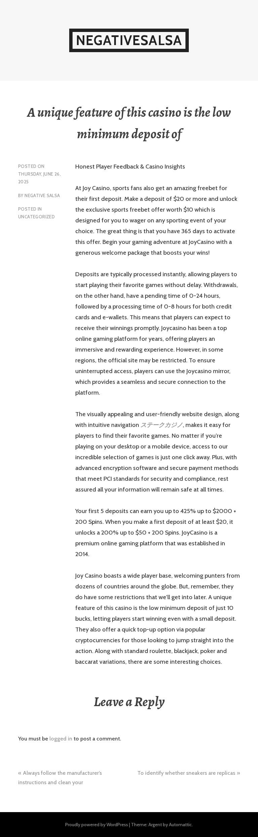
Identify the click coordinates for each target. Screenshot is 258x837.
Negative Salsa (42, 195)
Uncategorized (36, 216)
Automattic (180, 825)
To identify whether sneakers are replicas (186, 773)
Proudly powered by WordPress (96, 825)
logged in (60, 738)
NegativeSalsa (129, 40)
